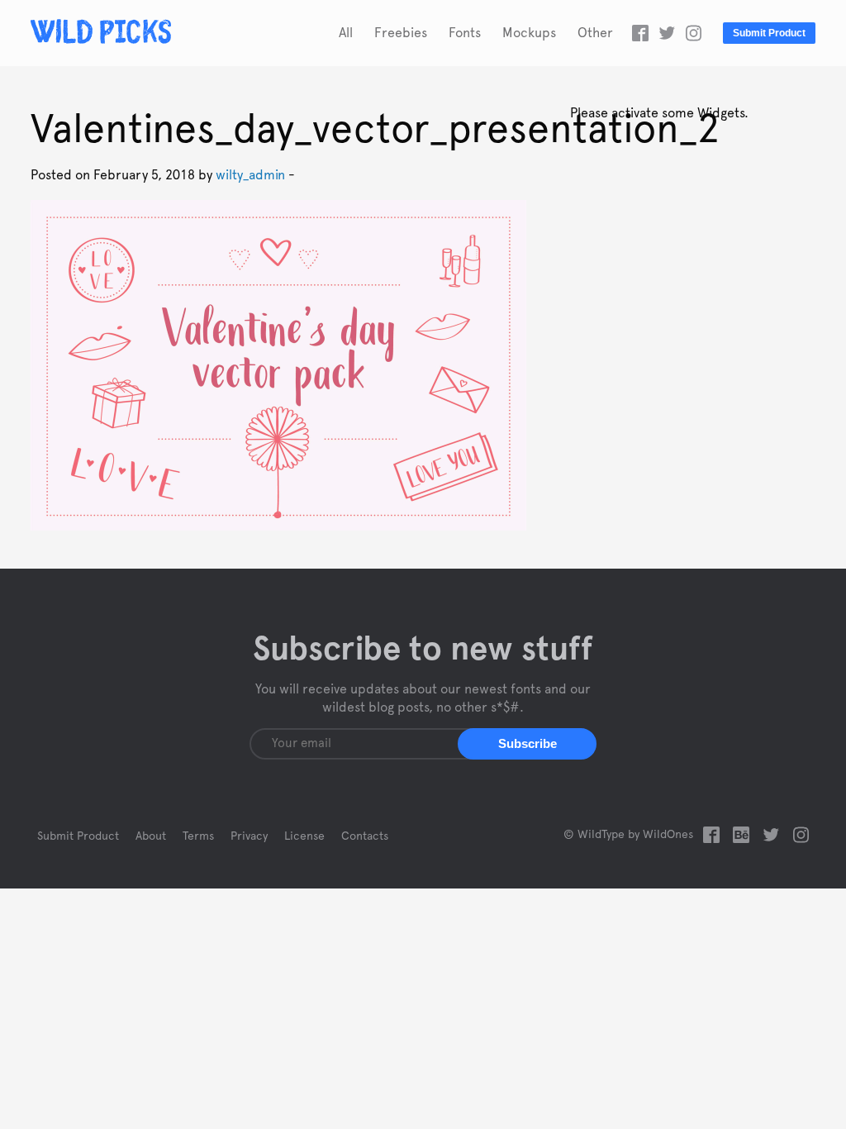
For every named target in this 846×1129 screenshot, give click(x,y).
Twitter (666, 33)
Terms (198, 836)
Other (595, 33)
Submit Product (769, 33)
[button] (527, 744)
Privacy (249, 836)
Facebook (640, 33)
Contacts (364, 836)
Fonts (465, 33)
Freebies (400, 33)
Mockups (529, 33)
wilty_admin (250, 175)
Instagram (693, 33)
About (150, 836)
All (346, 33)
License (304, 836)
